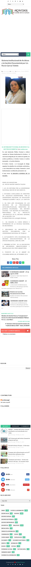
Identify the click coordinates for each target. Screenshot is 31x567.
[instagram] (15, 1)
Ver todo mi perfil (5, 402)
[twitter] (8, 1)
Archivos (16, 513)
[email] (20, 1)
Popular (15, 426)
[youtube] (22, 1)
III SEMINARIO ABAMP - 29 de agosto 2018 (19, 272)
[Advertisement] (15, 35)
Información (14, 543)
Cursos (16, 534)
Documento (4, 540)
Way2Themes (21, 562)
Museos (4, 73)
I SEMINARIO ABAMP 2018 (18, 301)
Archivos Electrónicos (7, 519)
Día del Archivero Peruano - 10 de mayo (18, 445)
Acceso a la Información (17, 510)
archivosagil (5, 400)
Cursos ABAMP (24, 71)
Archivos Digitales (6, 516)
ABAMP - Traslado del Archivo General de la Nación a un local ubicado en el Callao (18, 431)
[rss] (18, 1)
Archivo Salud (5, 513)
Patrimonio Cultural (6, 549)
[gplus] (13, 1)
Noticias (13, 546)
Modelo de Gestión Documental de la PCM (17, 292)
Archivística (4, 525)
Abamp (18, 71)
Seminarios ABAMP (11, 73)
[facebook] (10, 1)
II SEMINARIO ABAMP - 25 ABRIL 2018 (18, 281)
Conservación (5, 534)
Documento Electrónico (19, 540)
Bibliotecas (16, 525)
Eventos (3, 543)
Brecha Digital (5, 528)
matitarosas (24, 149)
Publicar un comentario (9, 334)
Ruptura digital (22, 549)
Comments (25, 426)
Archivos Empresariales (7, 522)
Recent (5, 426)
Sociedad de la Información (8, 555)
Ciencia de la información (8, 531)
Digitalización (18, 537)
